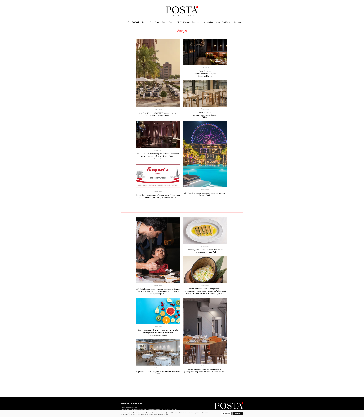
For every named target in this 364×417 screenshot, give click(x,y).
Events (144, 22)
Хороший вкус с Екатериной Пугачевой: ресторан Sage (158, 372)
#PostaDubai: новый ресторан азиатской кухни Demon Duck (204, 194)
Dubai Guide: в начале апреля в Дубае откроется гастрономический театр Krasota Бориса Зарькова (158, 156)
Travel (164, 22)
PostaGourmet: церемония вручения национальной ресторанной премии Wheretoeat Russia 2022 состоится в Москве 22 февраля (205, 291)
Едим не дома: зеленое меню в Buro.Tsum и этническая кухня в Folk (205, 251)
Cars (218, 22)
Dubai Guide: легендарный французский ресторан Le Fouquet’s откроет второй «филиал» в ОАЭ (158, 196)
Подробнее (226, 413)
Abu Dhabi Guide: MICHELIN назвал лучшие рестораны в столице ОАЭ (158, 114)
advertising (136, 404)
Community (237, 22)
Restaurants (196, 22)
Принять (237, 413)
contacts (125, 404)
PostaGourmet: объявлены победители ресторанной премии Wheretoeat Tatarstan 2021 (205, 370)
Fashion (172, 22)
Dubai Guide (154, 22)
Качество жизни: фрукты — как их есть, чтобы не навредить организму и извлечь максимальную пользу (158, 332)
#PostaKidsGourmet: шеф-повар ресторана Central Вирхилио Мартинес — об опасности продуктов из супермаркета (158, 291)
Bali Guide (136, 22)
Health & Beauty (183, 22)
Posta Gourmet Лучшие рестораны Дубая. (204, 73)
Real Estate (226, 22)
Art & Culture (209, 22)
